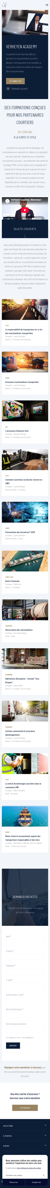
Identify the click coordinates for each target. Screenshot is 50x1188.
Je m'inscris (25, 1108)
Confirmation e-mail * (15, 994)
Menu (46, 5)
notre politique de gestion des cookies (29, 1168)
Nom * (8, 936)
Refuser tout (14, 1182)
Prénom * (10, 950)
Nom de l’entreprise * (14, 1009)
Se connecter (15, 81)
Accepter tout (36, 1182)
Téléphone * (11, 965)
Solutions (8, 1126)
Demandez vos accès (20, 88)
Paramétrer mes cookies (14, 1175)
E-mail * (9, 979)
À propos (7, 1136)
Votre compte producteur (16, 1023)
